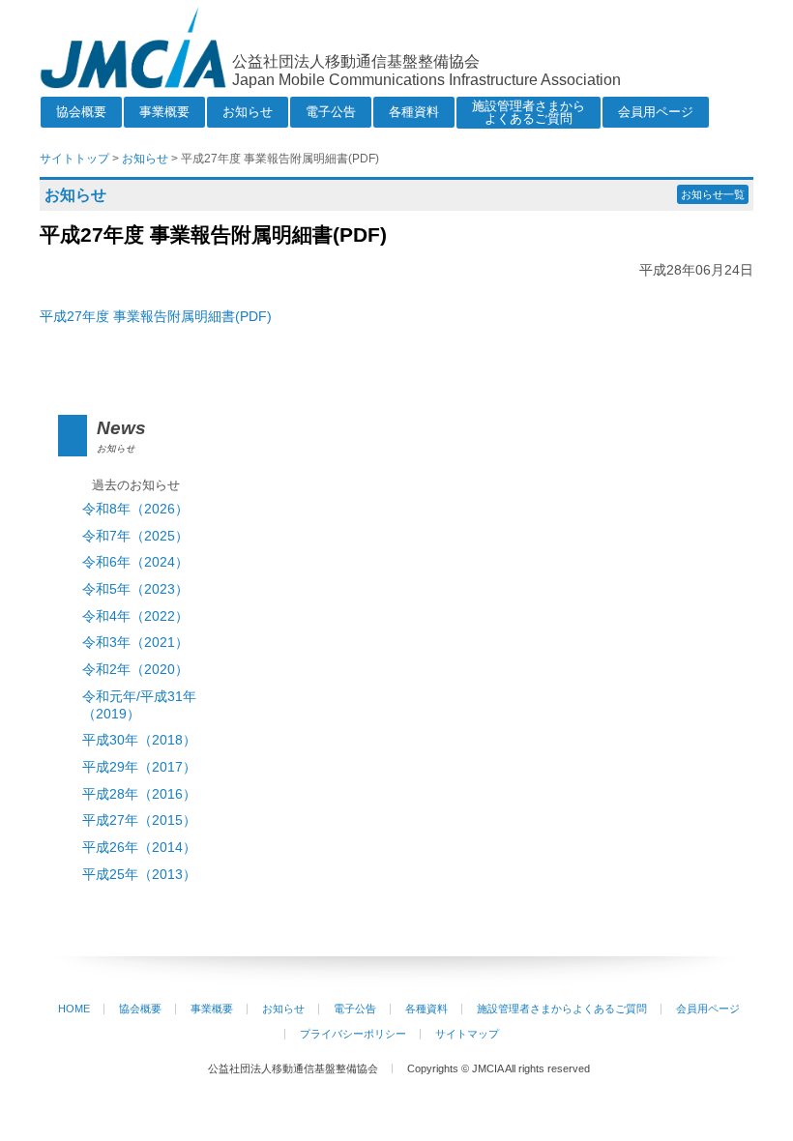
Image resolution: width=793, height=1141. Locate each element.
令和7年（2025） (135, 536)
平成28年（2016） (139, 794)
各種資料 (414, 111)
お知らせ (247, 111)
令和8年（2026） (135, 509)
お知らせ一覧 (713, 194)
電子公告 (331, 111)
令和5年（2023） (135, 589)
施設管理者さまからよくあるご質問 (562, 1008)
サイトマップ (467, 1033)
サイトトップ (74, 158)
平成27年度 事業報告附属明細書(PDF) (156, 316)
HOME (74, 1008)
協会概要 (81, 111)
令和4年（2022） (135, 616)
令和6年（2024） (135, 562)
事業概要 (164, 111)
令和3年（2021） (135, 642)
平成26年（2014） (139, 847)
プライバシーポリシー (353, 1033)
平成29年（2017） (139, 767)
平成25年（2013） (139, 874)
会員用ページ (655, 111)
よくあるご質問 (528, 112)
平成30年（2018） (139, 740)
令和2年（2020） (135, 669)
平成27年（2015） (139, 820)
